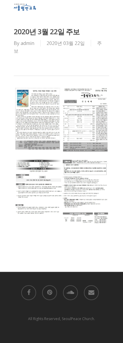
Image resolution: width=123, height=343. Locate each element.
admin (27, 43)
